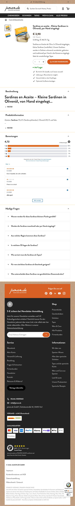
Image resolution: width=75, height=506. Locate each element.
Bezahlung (10, 360)
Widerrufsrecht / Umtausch (14, 482)
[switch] (69, 494)
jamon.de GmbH (18, 465)
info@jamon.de (16, 403)
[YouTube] (59, 293)
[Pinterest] (46, 293)
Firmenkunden (57, 334)
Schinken (55, 318)
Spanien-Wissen (57, 352)
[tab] (8, 28)
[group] (21, 34)
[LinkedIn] (55, 293)
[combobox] (38, 8)
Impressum (9, 470)
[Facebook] (50, 293)
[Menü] (72, 483)
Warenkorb (11, 348)
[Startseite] (6, 20)
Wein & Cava (56, 326)
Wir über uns (56, 348)
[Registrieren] (46, 334)
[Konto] (63, 8)
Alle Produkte (57, 330)
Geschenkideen (57, 313)
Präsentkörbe (57, 309)
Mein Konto (11, 352)
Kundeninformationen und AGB (16, 474)
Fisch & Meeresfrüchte (16, 20)
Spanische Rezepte (59, 386)
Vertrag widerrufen (16, 388)
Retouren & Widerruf (14, 381)
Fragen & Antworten (14, 364)
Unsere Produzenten (59, 382)
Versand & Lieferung (14, 356)
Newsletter (11, 373)
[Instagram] (64, 293)
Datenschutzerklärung (15, 328)
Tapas (54, 322)
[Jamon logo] (12, 8)
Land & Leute (57, 377)
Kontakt (10, 377)
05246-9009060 (17, 399)
